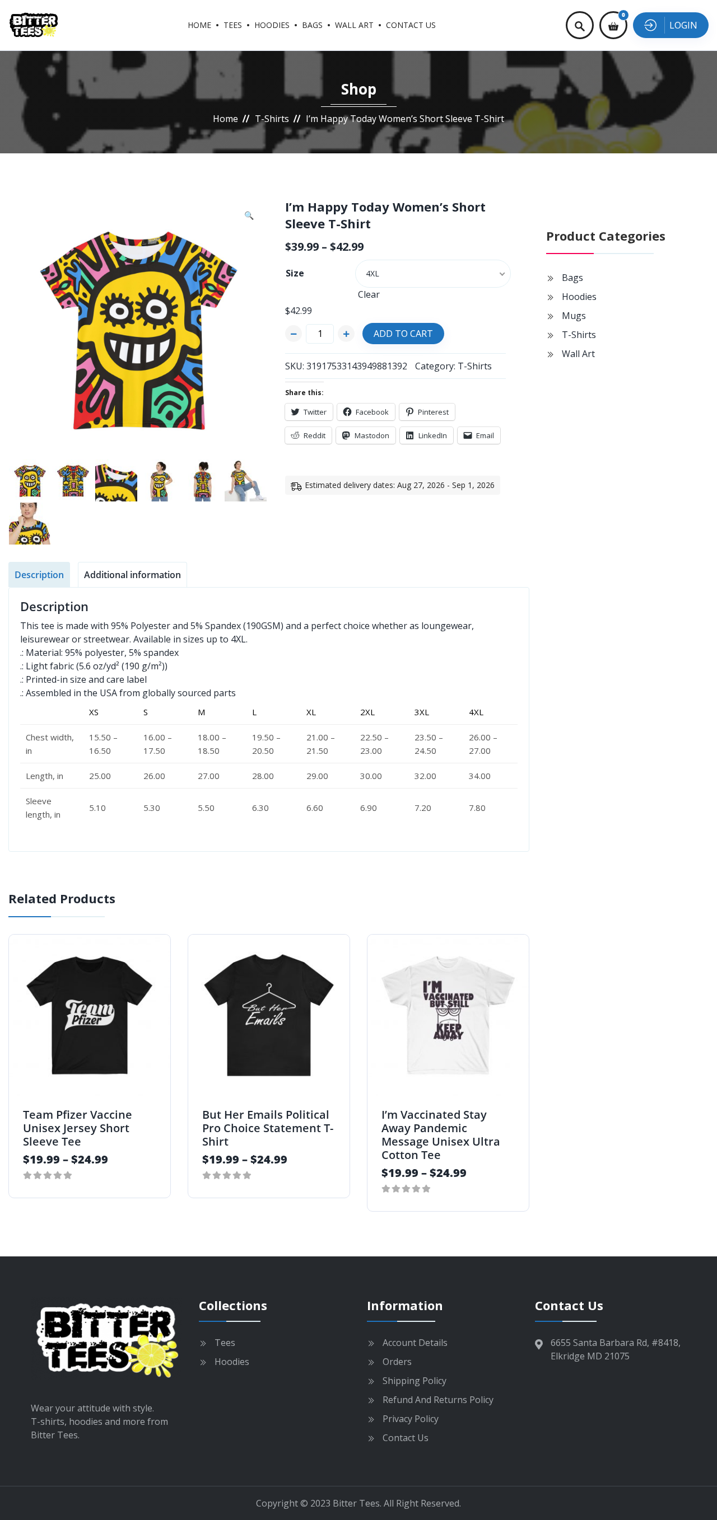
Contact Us (411, 25)
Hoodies (272, 25)
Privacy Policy (411, 1419)
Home (199, 25)
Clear (369, 294)
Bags (312, 25)
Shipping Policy (414, 1380)
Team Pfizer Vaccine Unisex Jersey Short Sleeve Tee (77, 1128)
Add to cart (403, 333)
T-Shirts (272, 118)
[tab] (39, 574)
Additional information (132, 575)
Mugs (574, 315)
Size (295, 273)
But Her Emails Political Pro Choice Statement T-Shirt (267, 1128)
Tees (233, 25)
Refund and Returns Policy (438, 1400)
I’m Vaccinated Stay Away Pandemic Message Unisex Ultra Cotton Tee (440, 1135)
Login (683, 25)
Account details (415, 1342)
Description (39, 575)
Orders (397, 1361)
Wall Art (354, 25)
